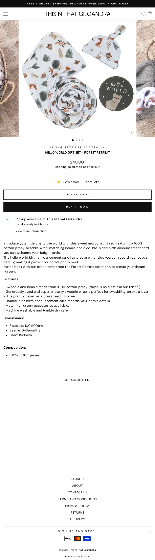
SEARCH (77, 479)
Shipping (60, 167)
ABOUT (77, 486)
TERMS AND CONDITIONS (77, 499)
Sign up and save (76, 531)
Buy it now (77, 206)
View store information (31, 231)
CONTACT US (77, 492)
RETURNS (78, 513)
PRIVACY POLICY (77, 506)
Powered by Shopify (77, 556)
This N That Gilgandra (78, 14)
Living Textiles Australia (77, 147)
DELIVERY (77, 519)
